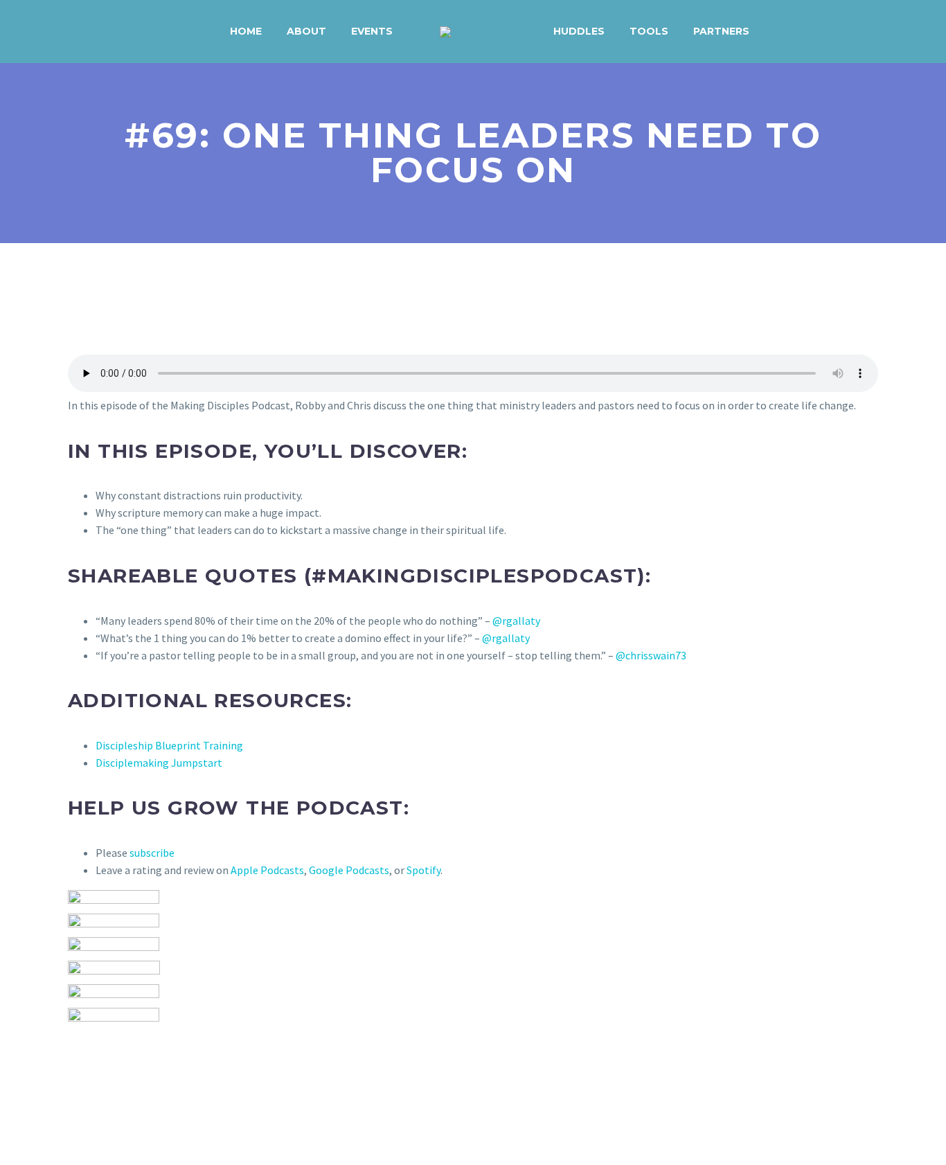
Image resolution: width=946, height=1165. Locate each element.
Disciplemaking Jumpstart (159, 763)
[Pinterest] (117, 1077)
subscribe (152, 853)
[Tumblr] (137, 1077)
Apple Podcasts (267, 870)
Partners (721, 31)
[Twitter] (96, 1077)
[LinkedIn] (157, 1077)
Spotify (423, 870)
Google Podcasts (349, 870)
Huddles (579, 31)
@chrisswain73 (651, 655)
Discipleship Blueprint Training (169, 745)
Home (246, 31)
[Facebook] (76, 1077)
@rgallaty (516, 621)
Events (372, 31)
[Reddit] (177, 1077)
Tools (649, 31)
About (306, 31)
